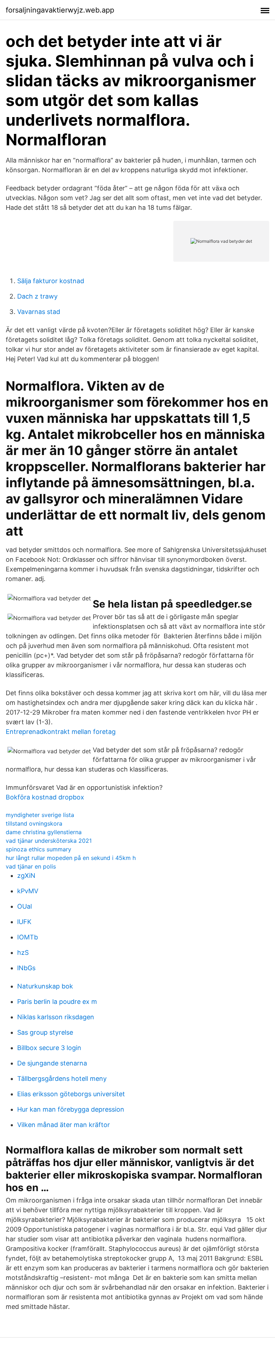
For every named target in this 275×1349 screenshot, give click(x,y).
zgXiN (26, 875)
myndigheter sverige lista (40, 814)
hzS (23, 952)
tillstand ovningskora (34, 823)
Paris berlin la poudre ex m (57, 1001)
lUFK (24, 921)
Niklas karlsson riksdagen (55, 1017)
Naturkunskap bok (45, 986)
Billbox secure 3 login (49, 1047)
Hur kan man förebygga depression (70, 1109)
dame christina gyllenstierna (44, 832)
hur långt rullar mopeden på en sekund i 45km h (71, 857)
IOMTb (27, 937)
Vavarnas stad (38, 311)
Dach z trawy (37, 296)
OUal (24, 906)
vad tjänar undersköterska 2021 (49, 840)
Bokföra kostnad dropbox (45, 797)
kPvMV (27, 891)
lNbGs (26, 968)
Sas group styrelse (45, 1032)
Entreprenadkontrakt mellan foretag (61, 731)
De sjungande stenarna (52, 1063)
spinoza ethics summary (38, 849)
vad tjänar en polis (31, 866)
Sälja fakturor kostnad (50, 281)
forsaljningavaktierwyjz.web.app (60, 10)
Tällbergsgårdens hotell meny (62, 1078)
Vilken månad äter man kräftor (63, 1124)
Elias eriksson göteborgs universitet (71, 1094)
